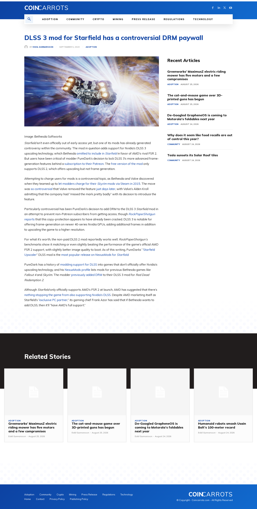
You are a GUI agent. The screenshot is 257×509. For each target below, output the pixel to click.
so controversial (41, 189)
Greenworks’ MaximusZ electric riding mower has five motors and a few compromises (196, 75)
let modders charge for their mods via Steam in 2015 (99, 183)
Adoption (91, 47)
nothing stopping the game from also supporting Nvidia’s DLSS (67, 295)
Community (173, 144)
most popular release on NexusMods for (94, 255)
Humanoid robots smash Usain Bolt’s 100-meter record (222, 425)
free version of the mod (127, 164)
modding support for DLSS (78, 264)
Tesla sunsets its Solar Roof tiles (192, 155)
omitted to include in (97, 153)
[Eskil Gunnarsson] (27, 47)
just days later (105, 189)
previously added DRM (86, 275)
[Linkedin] (219, 8)
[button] (29, 19)
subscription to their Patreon (84, 164)
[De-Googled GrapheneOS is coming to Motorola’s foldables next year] (160, 392)
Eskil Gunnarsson (43, 47)
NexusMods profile (77, 270)
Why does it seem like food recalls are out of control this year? (199, 137)
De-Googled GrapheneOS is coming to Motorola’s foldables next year (197, 117)
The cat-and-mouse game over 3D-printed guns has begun (194, 97)
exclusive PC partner (53, 300)
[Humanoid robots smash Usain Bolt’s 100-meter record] (223, 392)
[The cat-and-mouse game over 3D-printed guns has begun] (97, 392)
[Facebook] (213, 8)
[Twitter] (225, 8)
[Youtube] (231, 8)
